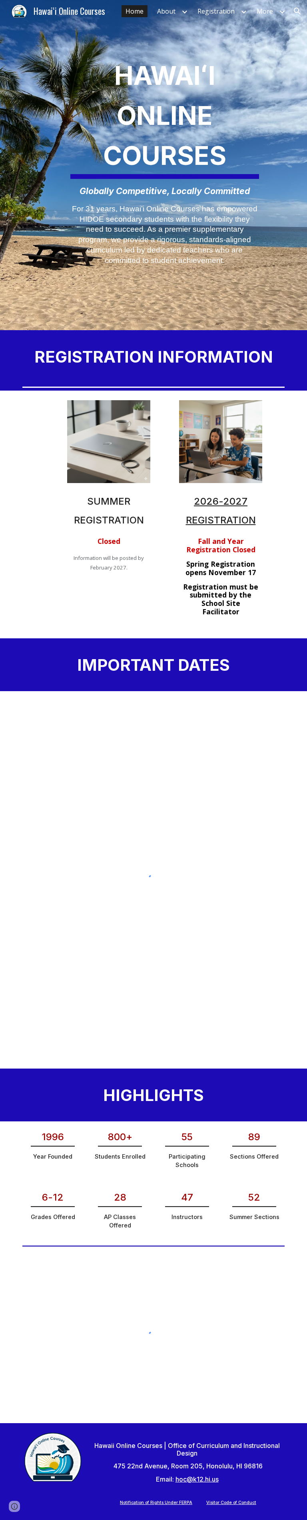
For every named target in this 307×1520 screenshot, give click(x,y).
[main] (164, 165)
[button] (297, 11)
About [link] (166, 11)
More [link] (265, 11)
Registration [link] (216, 11)
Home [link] (135, 11)
